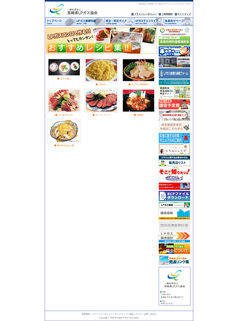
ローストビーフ (103, 115)
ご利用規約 (167, 14)
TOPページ (60, 21)
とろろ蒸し (65, 78)
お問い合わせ (150, 314)
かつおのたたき (65, 115)
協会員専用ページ (178, 21)
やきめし (103, 84)
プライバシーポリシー (145, 14)
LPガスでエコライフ (148, 21)
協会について (135, 314)
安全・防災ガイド (119, 21)
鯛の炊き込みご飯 (65, 145)
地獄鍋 (140, 115)
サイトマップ (184, 14)
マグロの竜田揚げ (140, 84)
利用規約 (86, 314)
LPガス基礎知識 (89, 21)
